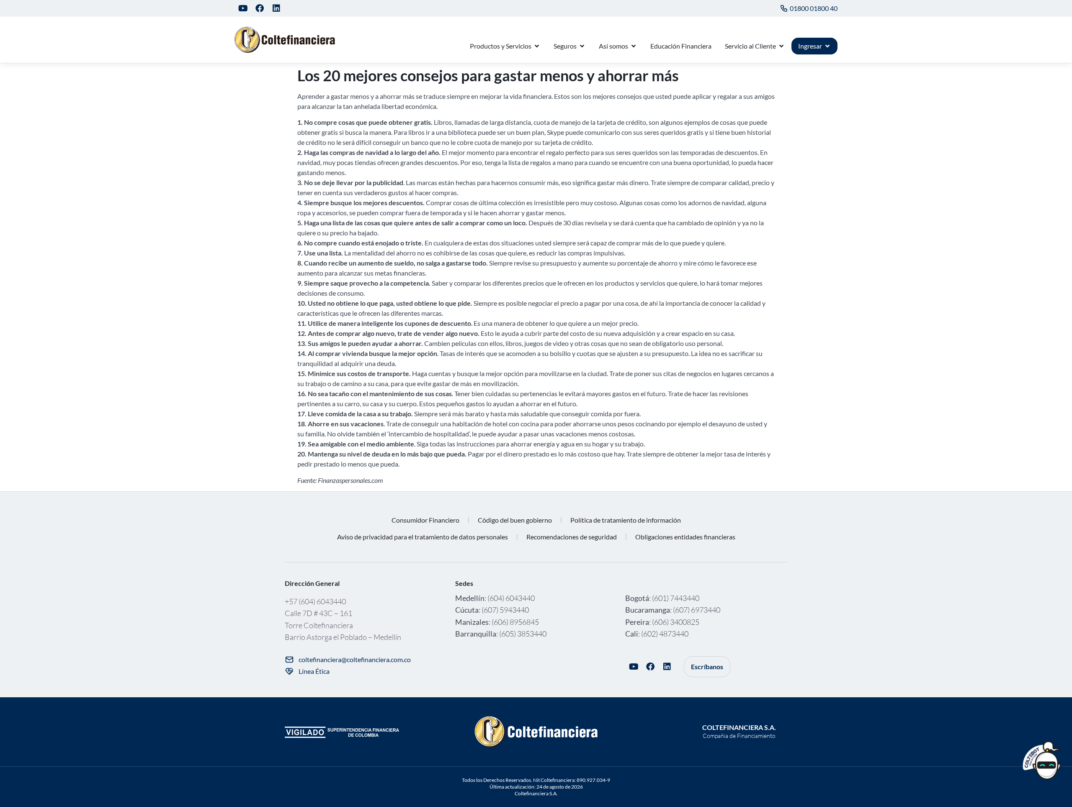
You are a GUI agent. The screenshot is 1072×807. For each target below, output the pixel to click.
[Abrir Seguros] (582, 46)
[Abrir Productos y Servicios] (536, 46)
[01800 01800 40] (784, 8)
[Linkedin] (276, 8)
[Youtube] (242, 8)
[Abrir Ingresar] (827, 46)
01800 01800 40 (814, 8)
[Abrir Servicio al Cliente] (781, 46)
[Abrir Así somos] (633, 46)
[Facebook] (259, 8)
